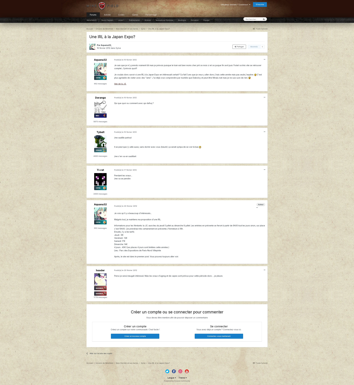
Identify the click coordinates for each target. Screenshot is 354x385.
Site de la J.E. (120, 84)
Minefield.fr (92, 20)
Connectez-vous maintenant (219, 336)
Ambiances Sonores (164, 20)
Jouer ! (121, 20)
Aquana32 (106, 45)
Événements (134, 20)
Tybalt (100, 132)
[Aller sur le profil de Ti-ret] (100, 179)
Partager (240, 47)
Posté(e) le (125, 60)
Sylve (118, 48)
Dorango (100, 97)
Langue (171, 378)
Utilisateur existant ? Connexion (235, 4)
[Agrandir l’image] (255, 74)
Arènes (148, 20)
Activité (107, 15)
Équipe (206, 20)
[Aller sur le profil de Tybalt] (100, 141)
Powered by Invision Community (177, 381)
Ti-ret (100, 170)
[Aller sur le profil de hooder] (100, 279)
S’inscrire (260, 4)
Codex (121, 15)
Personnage (151, 15)
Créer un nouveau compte (135, 336)
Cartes (135, 15)
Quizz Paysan (107, 20)
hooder (100, 270)
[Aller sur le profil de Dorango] (100, 107)
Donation (195, 20)
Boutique (182, 20)
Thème (182, 378)
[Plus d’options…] (264, 59)
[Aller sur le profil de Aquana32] (92, 47)
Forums (93, 15)
